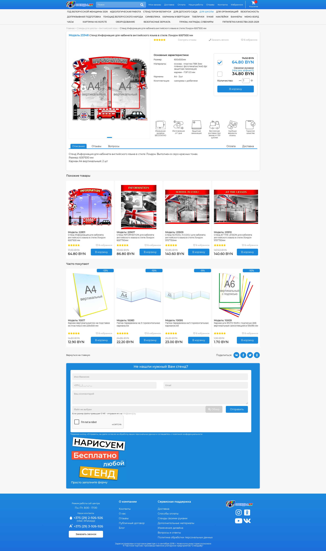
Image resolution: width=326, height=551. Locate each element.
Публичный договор (132, 523)
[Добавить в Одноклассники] (257, 355)
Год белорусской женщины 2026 (87, 11)
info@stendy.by (129, 414)
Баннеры (236, 16)
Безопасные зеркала (157, 22)
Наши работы (196, 4)
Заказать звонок (220, 40)
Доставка (169, 4)
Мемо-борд (251, 16)
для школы (207, 11)
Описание (78, 146)
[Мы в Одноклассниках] (247, 512)
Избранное (237, 4)
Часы (70, 22)
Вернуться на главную (78, 355)
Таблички (198, 16)
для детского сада (185, 11)
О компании (128, 501)
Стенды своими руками (172, 518)
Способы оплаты (168, 513)
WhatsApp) (89, 521)
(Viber (80, 521)
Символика (152, 16)
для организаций (227, 11)
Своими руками (243, 69)
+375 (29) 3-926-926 (88, 526)
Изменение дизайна (170, 527)
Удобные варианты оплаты (232, 133)
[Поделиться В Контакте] (236, 355)
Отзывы (210, 4)
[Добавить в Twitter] (250, 355)
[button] (109, 137)
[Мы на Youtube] (238, 521)
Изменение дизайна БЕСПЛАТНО (160, 133)
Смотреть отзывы (187, 40)
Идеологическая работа (125, 11)
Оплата (181, 4)
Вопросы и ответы (169, 532)
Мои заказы (155, 4)
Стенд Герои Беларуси (157, 11)
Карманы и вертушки (175, 16)
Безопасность (250, 11)
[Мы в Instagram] (238, 512)
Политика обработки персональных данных (185, 537)
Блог (122, 527)
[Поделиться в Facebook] (243, 355)
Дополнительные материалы (176, 523)
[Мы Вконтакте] (247, 521)
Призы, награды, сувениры (196, 22)
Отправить (237, 409)
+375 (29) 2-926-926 (88, 518)
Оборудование (125, 22)
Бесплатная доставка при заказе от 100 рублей (214, 134)
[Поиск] (141, 5)
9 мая (210, 16)
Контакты (223, 4)
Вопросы (113, 146)
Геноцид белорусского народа (123, 16)
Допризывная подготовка (84, 16)
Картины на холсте (95, 22)
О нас (122, 513)
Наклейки (222, 16)
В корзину (101, 252)
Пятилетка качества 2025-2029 (240, 22)
